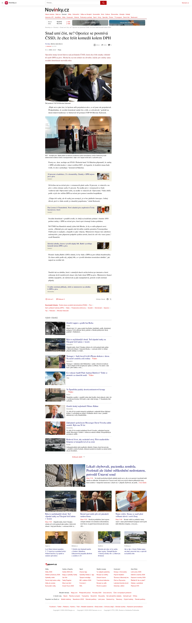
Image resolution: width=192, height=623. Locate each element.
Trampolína (85, 596)
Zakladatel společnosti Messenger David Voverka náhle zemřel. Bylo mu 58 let (88, 423)
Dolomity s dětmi (119, 586)
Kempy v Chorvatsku (120, 572)
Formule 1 (83, 583)
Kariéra (72, 606)
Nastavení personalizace (135, 606)
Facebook (52, 606)
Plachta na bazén (74, 596)
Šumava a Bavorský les (121, 577)
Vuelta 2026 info (67, 572)
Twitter (59, 606)
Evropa (68, 444)
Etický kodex (99, 606)
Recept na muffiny (102, 574)
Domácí (64, 14)
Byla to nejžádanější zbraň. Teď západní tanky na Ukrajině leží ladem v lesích (86, 340)
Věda (63, 17)
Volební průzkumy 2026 (52, 574)
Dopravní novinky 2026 (138, 577)
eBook (98, 45)
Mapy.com (74, 592)
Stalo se (58, 14)
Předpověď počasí (85, 592)
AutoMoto (58, 17)
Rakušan (52, 310)
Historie (76, 17)
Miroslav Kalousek (63, 310)
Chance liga (83, 572)
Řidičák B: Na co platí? (138, 580)
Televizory (119, 599)
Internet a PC (49, 17)
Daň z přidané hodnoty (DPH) (54, 308)
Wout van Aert (66, 583)
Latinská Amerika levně (121, 583)
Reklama (66, 606)
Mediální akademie (87, 606)
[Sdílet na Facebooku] (108, 299)
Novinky (47, 44)
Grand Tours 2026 (68, 586)
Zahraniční (75, 14)
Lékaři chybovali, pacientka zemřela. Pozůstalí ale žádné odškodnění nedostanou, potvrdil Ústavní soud (116, 470)
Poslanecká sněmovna (79, 308)
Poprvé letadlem (119, 574)
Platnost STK (135, 586)
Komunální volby (50, 586)
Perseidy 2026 (96, 592)
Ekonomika (114, 14)
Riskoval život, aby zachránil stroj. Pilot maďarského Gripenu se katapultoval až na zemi (87, 440)
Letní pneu (101, 599)
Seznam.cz (185, 3)
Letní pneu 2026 (136, 572)
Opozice (106, 308)
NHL (81, 586)
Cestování (70, 17)
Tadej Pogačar (66, 580)
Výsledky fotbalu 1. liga (87, 574)
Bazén (66, 596)
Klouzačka (101, 596)
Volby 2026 (48, 572)
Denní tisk (126, 17)
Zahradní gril (127, 596)
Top (46, 310)
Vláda (68, 308)
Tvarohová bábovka (103, 580)
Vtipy (67, 378)
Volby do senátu (50, 583)
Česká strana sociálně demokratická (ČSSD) (73, 305)
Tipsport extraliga (85, 577)
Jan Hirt (64, 577)
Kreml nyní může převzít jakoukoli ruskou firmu (94, 515)
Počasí (111, 17)
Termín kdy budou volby (52, 580)
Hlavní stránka (49, 14)
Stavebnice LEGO (78, 599)
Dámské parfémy (91, 599)
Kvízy (99, 17)
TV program (118, 17)
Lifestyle (121, 14)
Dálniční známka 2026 (138, 574)
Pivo (90, 305)
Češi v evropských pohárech (122, 592)
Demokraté (98, 308)
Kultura (107, 14)
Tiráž (78, 606)
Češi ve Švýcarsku (119, 580)
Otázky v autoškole (137, 583)
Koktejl (128, 14)
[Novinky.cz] (57, 10)
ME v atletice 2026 (85, 580)
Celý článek (142, 482)
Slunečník (93, 596)
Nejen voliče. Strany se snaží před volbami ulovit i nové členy (129, 515)
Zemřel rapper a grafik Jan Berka (79, 323)
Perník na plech (101, 586)
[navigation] (2, 2)
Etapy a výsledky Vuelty (69, 574)
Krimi (102, 14)
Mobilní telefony (66, 599)
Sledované (134, 17)
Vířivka (135, 596)
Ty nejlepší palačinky (103, 572)
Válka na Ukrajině (86, 14)
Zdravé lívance (101, 577)
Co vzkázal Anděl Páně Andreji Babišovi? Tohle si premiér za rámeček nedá (86, 373)
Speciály (105, 17)
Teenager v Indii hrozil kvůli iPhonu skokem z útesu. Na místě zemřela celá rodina (88, 357)
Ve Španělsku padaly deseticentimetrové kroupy (85, 389)
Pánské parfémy (140, 599)
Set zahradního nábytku (114, 596)
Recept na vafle (101, 583)
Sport (95, 17)
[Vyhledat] (103, 3)
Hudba (68, 325)
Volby (69, 14)
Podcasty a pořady (86, 17)
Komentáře (96, 14)
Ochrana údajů (109, 606)
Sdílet (105, 45)
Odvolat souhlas (120, 606)
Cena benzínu (107, 592)
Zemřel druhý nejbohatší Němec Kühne (82, 406)
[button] (78, 82)
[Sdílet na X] (111, 299)
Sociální (90, 308)
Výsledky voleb (50, 577)
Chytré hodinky (128, 599)
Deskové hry (110, 599)
